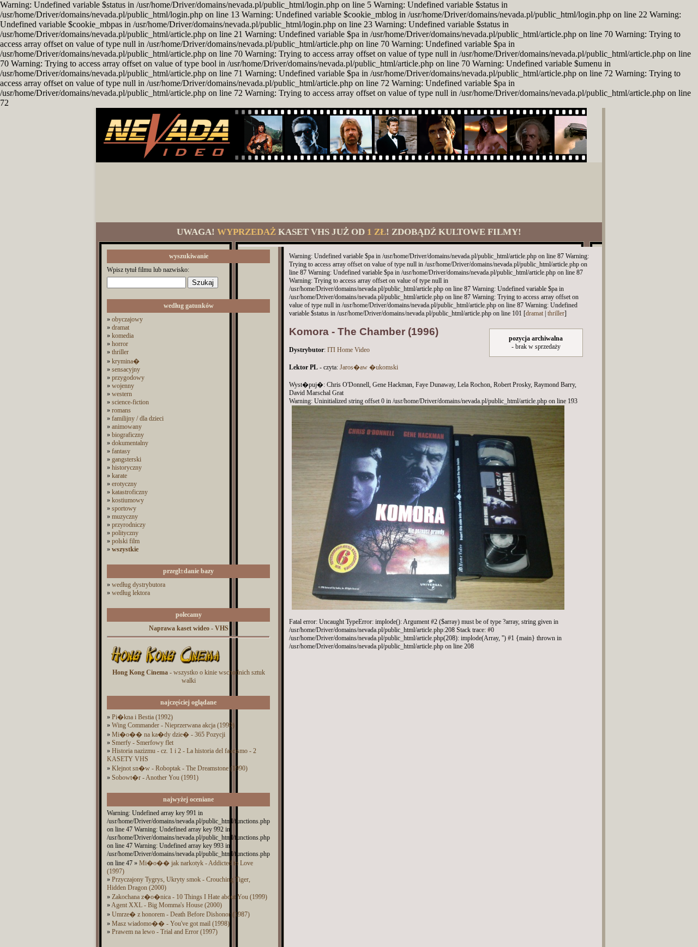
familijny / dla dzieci (138, 418)
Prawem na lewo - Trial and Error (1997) (165, 932)
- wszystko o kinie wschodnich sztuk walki (188, 676)
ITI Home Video (348, 350)
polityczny (125, 533)
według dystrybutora (138, 584)
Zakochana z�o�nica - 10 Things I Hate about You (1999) (189, 897)
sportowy (124, 508)
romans (121, 410)
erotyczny (124, 484)
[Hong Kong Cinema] (165, 666)
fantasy (121, 451)
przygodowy (128, 377)
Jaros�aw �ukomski (369, 367)
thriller (120, 352)
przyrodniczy (129, 525)
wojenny (123, 386)
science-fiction (130, 402)
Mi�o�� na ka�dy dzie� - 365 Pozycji (168, 734)
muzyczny (125, 516)
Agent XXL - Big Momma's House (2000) (166, 905)
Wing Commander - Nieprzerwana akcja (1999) (173, 725)
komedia (123, 335)
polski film (126, 541)
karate (119, 475)
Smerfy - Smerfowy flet (142, 742)
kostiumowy (128, 500)
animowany (127, 426)
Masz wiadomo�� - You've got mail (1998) (171, 923)
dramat (120, 327)
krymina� (126, 361)
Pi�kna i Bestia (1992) (142, 717)
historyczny (127, 467)
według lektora (131, 593)
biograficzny (128, 435)
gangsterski (126, 459)
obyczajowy (127, 319)
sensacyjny (126, 369)
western (122, 394)
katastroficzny (130, 492)
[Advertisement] (349, 192)
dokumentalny (130, 443)
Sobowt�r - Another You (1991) (155, 777)
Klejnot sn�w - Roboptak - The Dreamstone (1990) (180, 768)
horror (120, 344)
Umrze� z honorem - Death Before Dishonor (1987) (181, 914)
